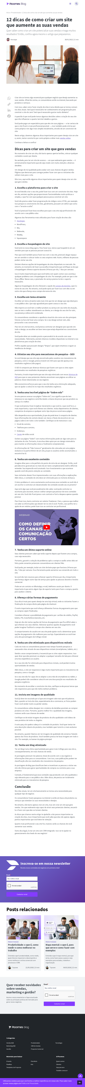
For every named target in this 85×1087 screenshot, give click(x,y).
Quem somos (60, 1061)
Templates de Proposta (13, 1067)
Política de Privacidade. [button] (30, 1083)
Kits (32, 1064)
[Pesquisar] (76, 4)
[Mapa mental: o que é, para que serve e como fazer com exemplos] (61, 927)
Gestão (8, 1049)
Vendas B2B (10, 1043)
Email (8, 875)
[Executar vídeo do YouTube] (47, 527)
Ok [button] (80, 1082)
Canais (19, 434)
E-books (9, 1061)
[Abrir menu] (70, 4)
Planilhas (9, 1064)
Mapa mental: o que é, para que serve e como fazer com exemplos (60, 947)
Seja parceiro (60, 1067)
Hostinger (21, 221)
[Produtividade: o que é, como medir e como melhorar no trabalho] (23, 927)
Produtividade (16, 13)
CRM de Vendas (36, 1046)
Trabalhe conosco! (61, 1070)
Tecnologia (58, 1043)
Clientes (58, 1064)
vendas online (65, 138)
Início (8, 13)
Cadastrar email (22, 894)
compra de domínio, (63, 286)
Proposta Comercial (37, 1049)
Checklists (34, 1061)
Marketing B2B (10, 1046)
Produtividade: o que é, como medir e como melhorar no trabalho (23, 947)
